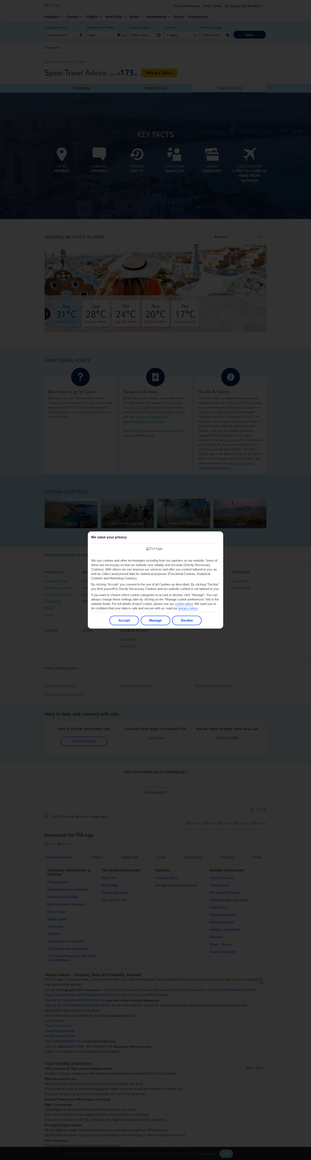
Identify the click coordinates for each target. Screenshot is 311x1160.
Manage (155, 620)
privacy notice (188, 608)
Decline (187, 620)
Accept (124, 620)
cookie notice (184, 604)
